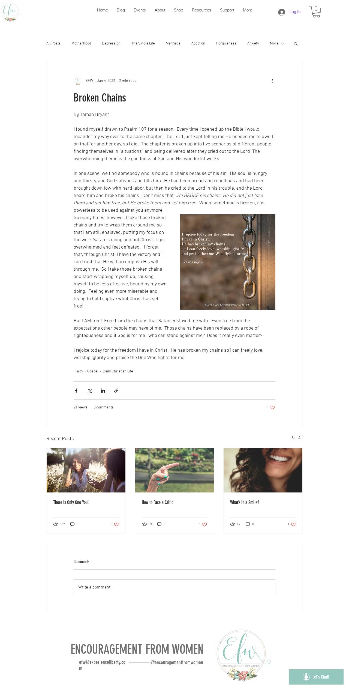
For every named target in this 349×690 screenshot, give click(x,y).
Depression (111, 43)
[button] (316, 11)
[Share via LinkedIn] (103, 390)
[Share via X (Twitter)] (89, 390)
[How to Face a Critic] (174, 470)
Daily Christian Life (118, 371)
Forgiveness (226, 43)
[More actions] (272, 81)
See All (297, 438)
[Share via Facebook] (76, 390)
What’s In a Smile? (244, 502)
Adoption (198, 43)
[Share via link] (116, 390)
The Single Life (143, 43)
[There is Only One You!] (86, 470)
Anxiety (253, 43)
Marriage (173, 43)
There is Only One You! (71, 502)
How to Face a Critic (157, 502)
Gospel (92, 371)
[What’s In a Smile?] (263, 470)
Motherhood (81, 43)
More (274, 43)
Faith (79, 371)
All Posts (53, 43)
